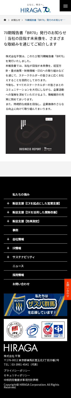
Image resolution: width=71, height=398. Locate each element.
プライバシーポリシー (17, 370)
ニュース (18, 266)
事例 (15, 230)
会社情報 (18, 239)
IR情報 (16, 248)
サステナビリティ (23, 257)
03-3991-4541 (20, 364)
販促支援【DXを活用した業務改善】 (35, 212)
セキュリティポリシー (17, 375)
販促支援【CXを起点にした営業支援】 (37, 203)
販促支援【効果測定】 (26, 221)
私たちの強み (21, 194)
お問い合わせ (21, 284)
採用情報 (18, 275)
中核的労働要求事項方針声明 (21, 380)
